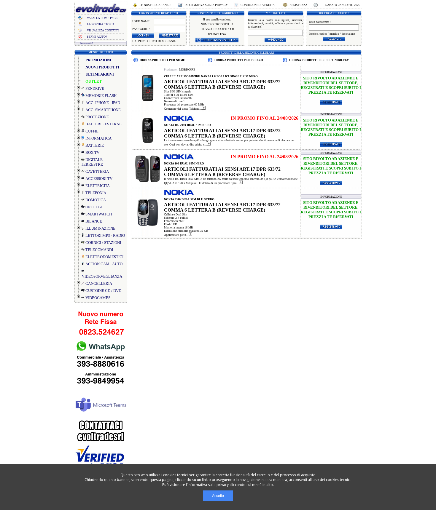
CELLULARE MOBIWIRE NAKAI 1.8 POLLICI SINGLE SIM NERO (211, 76)
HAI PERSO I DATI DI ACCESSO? (154, 41)
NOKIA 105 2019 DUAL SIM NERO (187, 125)
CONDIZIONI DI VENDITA (258, 5)
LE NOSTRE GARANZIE (155, 5)
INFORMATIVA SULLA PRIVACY (206, 5)
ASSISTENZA (298, 5)
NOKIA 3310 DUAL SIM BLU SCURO (189, 199)
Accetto (218, 496)
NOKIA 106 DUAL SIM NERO (184, 163)
